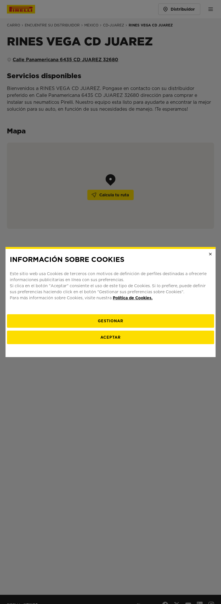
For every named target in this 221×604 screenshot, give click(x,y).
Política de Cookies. (133, 298)
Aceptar (110, 337)
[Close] (210, 254)
